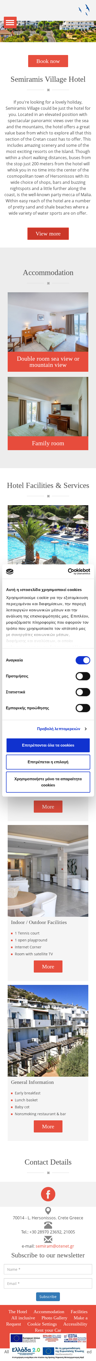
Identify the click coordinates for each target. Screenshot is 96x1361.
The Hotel (17, 1311)
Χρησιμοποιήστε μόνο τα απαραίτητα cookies (48, 782)
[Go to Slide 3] (48, 37)
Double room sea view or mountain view (48, 361)
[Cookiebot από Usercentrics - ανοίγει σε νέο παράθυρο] (68, 571)
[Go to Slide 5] (58, 37)
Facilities (79, 1311)
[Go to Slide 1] (37, 37)
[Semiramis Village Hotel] (84, 10)
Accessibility (75, 1324)
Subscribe (48, 1296)
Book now (48, 61)
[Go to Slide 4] (53, 37)
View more (48, 233)
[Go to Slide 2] (43, 37)
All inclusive (23, 1317)
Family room (48, 443)
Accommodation (49, 1311)
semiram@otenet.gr (55, 1246)
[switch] (83, 676)
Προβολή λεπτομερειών (58, 729)
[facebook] (48, 1193)
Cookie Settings (42, 1324)
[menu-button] (10, 22)
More (48, 806)
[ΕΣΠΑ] (48, 1338)
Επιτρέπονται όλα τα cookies (48, 745)
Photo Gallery (54, 1317)
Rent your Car (48, 1330)
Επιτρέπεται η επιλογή (48, 762)
